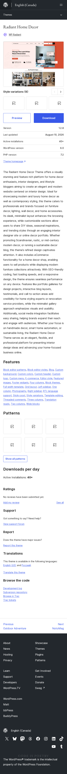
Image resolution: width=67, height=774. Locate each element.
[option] (12, 426)
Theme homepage (13, 161)
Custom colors (25, 374)
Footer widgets (20, 382)
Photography (19, 391)
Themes (7, 14)
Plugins (39, 654)
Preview (17, 118)
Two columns (18, 403)
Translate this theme (14, 572)
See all (60, 502)
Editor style (46, 378)
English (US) (9, 565)
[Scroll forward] (61, 91)
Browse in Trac (11, 596)
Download (48, 118)
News (6, 648)
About (6, 643)
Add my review (11, 502)
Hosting (8, 654)
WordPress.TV (11, 688)
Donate (39, 682)
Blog (51, 369)
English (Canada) (21, 730)
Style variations (35, 395)
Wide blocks (33, 403)
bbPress (8, 710)
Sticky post (19, 395)
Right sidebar (35, 391)
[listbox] (33, 435)
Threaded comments (14, 399)
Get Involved (43, 670)
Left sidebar (44, 386)
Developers (10, 682)
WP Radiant (15, 34)
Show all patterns (15, 458)
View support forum (13, 524)
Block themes (52, 382)
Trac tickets (9, 600)
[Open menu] (62, 5)
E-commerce (32, 378)
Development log (12, 588)
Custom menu (16, 378)
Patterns (40, 660)
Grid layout (31, 386)
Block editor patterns (14, 369)
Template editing (53, 395)
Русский (26, 565)
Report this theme (13, 545)
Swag (40, 688)
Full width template (13, 386)
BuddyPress (10, 716)
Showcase (41, 643)
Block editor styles (37, 369)
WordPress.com (12, 698)
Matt (6, 704)
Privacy (7, 660)
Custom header (42, 374)
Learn (6, 670)
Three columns (35, 399)
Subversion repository (15, 592)
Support (8, 676)
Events (39, 676)
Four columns (37, 382)
